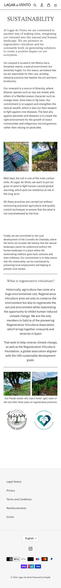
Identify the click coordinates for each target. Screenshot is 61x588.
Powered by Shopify (41, 577)
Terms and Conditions (19, 499)
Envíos (10, 516)
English (29, 538)
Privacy (11, 490)
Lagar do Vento (25, 577)
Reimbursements (16, 508)
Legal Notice (14, 481)
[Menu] (55, 4)
